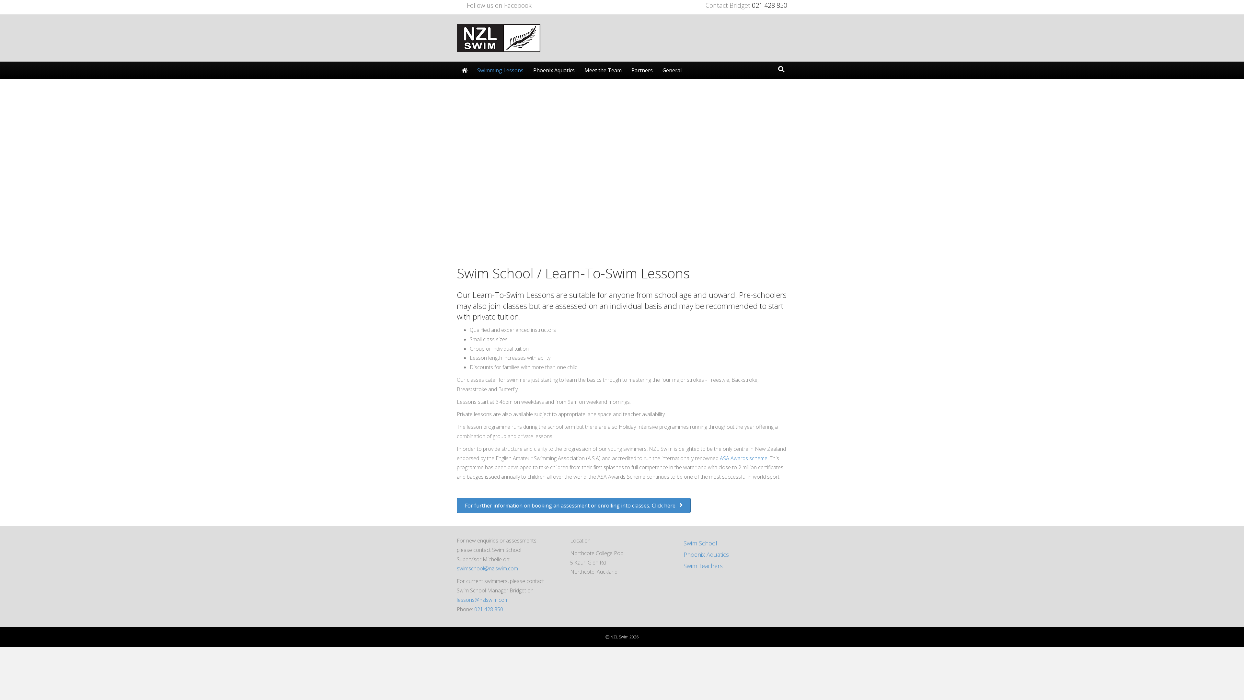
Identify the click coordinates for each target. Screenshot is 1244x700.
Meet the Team (603, 70)
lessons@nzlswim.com (483, 599)
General (672, 70)
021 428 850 (768, 5)
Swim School (700, 543)
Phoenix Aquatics (554, 70)
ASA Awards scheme (743, 458)
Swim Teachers (703, 566)
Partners (642, 70)
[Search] (781, 69)
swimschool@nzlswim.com (487, 568)
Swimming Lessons (500, 70)
